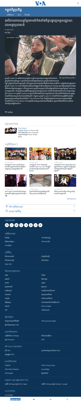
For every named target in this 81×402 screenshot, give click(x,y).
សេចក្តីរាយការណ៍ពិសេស (48, 290)
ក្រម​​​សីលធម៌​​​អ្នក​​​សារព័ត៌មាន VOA (50, 350)
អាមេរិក (7, 283)
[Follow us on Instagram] (21, 225)
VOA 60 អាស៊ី (45, 241)
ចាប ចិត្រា (7, 32)
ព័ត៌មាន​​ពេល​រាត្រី (9, 260)
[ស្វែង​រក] (67, 399)
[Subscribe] (40, 225)
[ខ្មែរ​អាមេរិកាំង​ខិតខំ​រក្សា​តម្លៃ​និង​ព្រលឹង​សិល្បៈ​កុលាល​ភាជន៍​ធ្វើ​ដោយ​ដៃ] (40, 180)
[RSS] (31, 225)
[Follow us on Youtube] (16, 225)
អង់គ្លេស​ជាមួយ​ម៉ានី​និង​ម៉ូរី (12, 321)
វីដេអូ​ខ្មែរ (7, 237)
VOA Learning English (48, 321)
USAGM (7, 365)
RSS (42, 339)
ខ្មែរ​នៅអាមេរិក (9, 287)
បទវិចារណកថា (45, 310)
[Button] (9, 113)
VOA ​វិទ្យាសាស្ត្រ (46, 237)
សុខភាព (7, 306)
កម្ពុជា (6, 275)
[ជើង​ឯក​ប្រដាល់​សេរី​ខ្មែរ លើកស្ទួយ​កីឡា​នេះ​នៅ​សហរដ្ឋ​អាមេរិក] (65, 180)
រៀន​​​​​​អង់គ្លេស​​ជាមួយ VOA (12, 325)
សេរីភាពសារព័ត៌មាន (46, 298)
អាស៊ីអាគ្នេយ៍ (8, 290)
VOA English (9, 373)
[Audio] (51, 399)
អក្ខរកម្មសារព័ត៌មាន (46, 294)
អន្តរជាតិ (7, 279)
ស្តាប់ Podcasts (9, 339)
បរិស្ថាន (43, 275)
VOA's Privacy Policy (48, 365)
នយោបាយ (8, 294)
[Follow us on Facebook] (7, 225)
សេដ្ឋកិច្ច (7, 298)
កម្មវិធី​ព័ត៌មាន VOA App (12, 336)
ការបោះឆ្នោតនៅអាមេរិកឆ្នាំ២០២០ (50, 302)
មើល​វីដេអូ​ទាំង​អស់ (71, 199)
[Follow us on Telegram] (26, 225)
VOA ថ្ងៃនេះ (8, 245)
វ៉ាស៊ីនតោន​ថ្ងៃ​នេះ (9, 241)
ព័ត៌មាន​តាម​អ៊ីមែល (46, 336)
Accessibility (45, 369)
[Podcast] (36, 225)
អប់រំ (6, 310)
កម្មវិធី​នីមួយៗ (10, 15)
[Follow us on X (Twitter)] (12, 225)
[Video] (34, 399)
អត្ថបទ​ (19, 15)
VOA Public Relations (12, 369)
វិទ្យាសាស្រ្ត (44, 279)
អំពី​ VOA (7, 350)
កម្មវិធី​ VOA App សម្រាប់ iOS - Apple (16, 384)
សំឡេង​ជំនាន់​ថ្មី (45, 256)
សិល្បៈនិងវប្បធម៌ (22, 128)
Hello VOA (8, 264)
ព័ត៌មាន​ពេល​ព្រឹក (9, 256)
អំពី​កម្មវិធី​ (27, 15)
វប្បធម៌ (43, 283)
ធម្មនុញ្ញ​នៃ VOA (9, 354)
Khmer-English (46, 306)
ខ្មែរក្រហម (44, 287)
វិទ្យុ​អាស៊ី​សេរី (44, 373)
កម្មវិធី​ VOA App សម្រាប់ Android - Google (54, 384)
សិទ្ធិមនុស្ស (8, 302)
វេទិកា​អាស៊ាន (45, 260)
